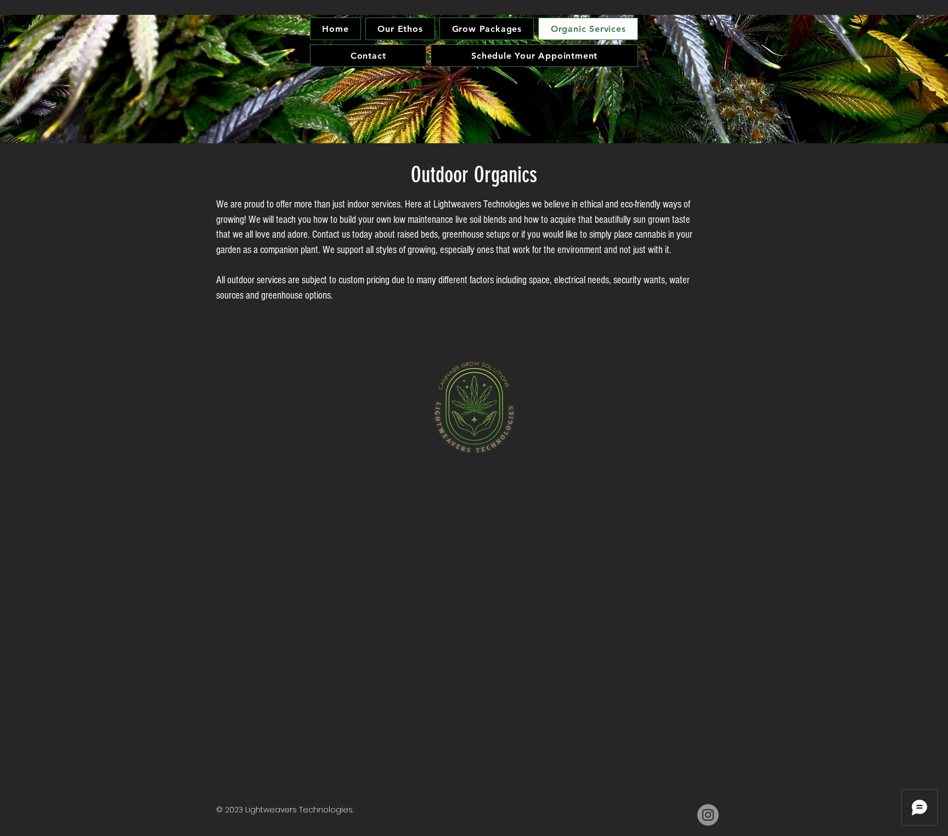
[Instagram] (708, 815)
